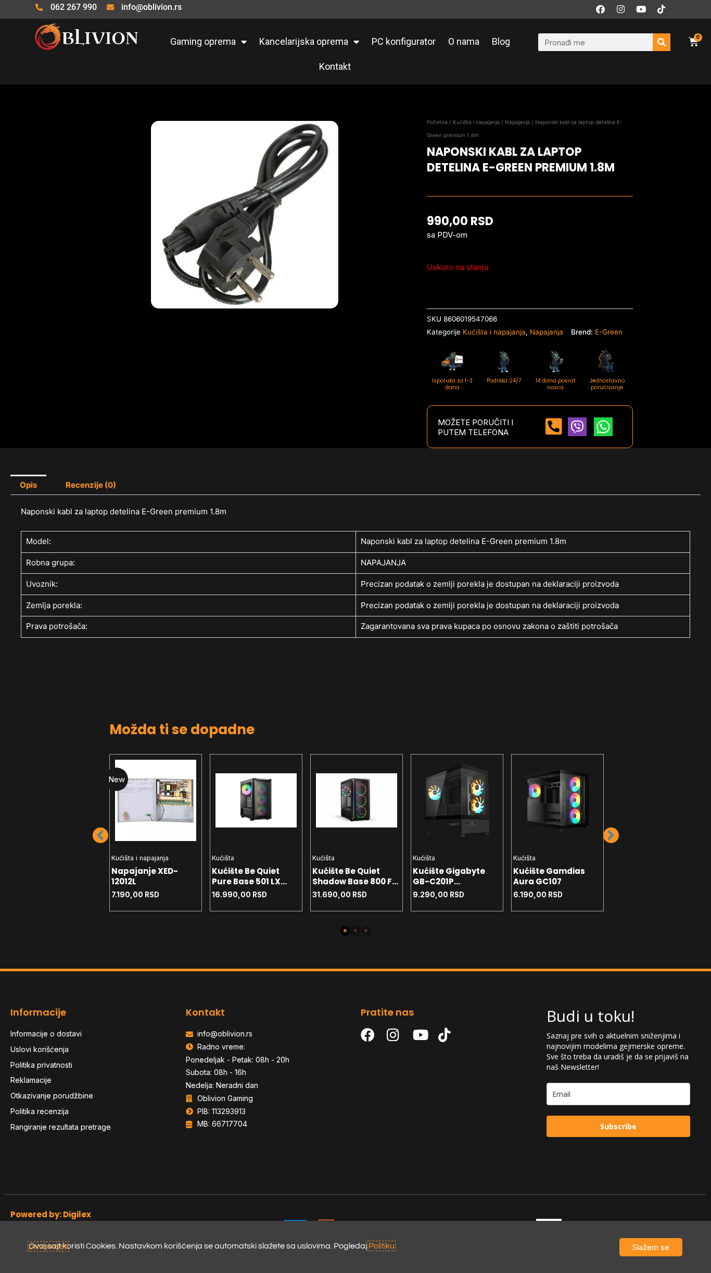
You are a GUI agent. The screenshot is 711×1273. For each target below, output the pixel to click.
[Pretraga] (661, 42)
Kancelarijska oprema (303, 41)
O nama (463, 41)
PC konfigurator (404, 41)
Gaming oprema (203, 41)
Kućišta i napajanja (476, 122)
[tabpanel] (156, 832)
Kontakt (335, 66)
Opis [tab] (28, 485)
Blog (501, 41)
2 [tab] (355, 930)
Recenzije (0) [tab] (91, 485)
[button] (100, 835)
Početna (437, 122)
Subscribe (618, 1126)
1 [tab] (345, 930)
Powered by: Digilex (50, 1214)
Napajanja (517, 122)
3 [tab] (366, 930)
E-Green (609, 332)
